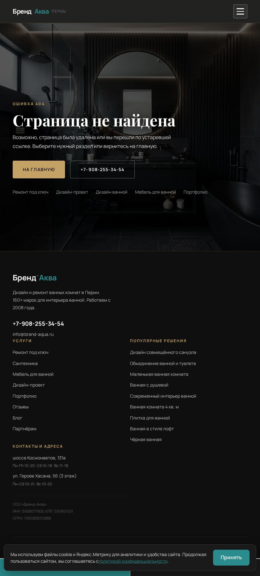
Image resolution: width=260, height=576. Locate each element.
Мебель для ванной (155, 192)
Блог (18, 418)
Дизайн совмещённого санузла (163, 352)
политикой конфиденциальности (133, 561)
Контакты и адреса (38, 446)
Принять (231, 557)
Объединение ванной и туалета (163, 363)
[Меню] (240, 11)
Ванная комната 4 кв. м (154, 407)
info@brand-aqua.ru (33, 334)
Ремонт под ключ (31, 192)
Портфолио (195, 192)
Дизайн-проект (72, 192)
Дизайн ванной (111, 192)
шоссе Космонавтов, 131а (39, 458)
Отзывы (21, 407)
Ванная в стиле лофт (152, 429)
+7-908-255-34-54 (102, 169)
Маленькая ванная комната (159, 374)
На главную (39, 169)
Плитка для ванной (150, 418)
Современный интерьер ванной (163, 396)
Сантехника (25, 363)
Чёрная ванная (146, 439)
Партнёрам (24, 429)
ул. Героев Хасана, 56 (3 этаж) (45, 476)
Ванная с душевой (149, 385)
